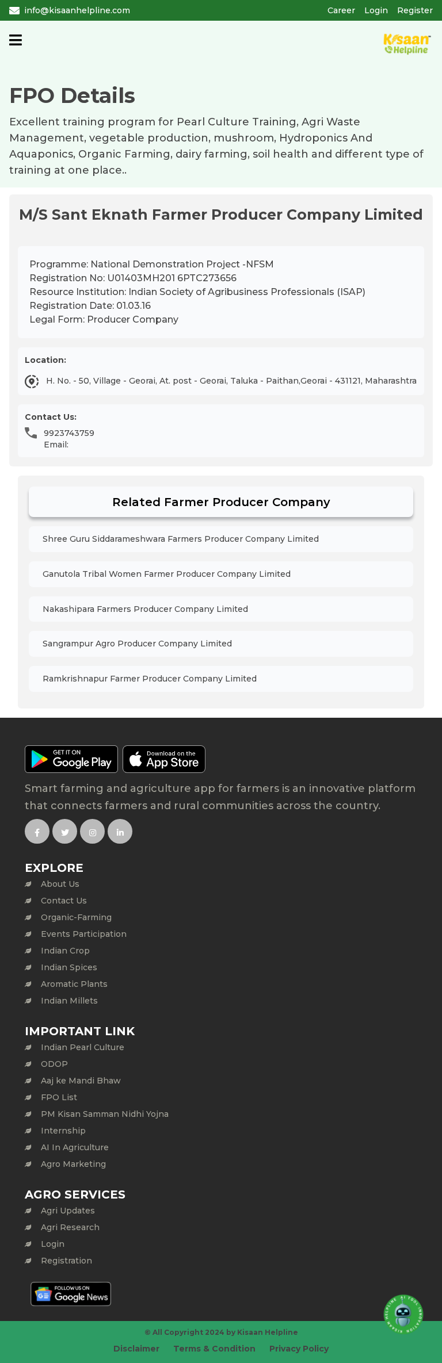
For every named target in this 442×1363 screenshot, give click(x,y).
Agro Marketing (73, 1164)
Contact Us (64, 900)
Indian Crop (65, 950)
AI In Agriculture (75, 1147)
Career (341, 10)
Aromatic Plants (74, 984)
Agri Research (70, 1227)
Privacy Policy (299, 1348)
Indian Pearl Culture (82, 1047)
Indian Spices (69, 967)
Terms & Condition (214, 1348)
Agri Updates (68, 1210)
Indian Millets (69, 1001)
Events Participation (84, 934)
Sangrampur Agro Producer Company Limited (137, 643)
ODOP (54, 1064)
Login (376, 10)
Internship (63, 1130)
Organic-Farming (76, 917)
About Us (60, 884)
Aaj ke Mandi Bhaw (81, 1080)
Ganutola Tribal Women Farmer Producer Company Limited (167, 574)
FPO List (59, 1097)
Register (415, 10)
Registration (66, 1260)
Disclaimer (136, 1348)
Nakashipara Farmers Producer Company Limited (145, 609)
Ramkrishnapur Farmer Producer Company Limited (150, 678)
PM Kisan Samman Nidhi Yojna (105, 1114)
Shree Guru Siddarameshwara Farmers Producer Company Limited (181, 539)
